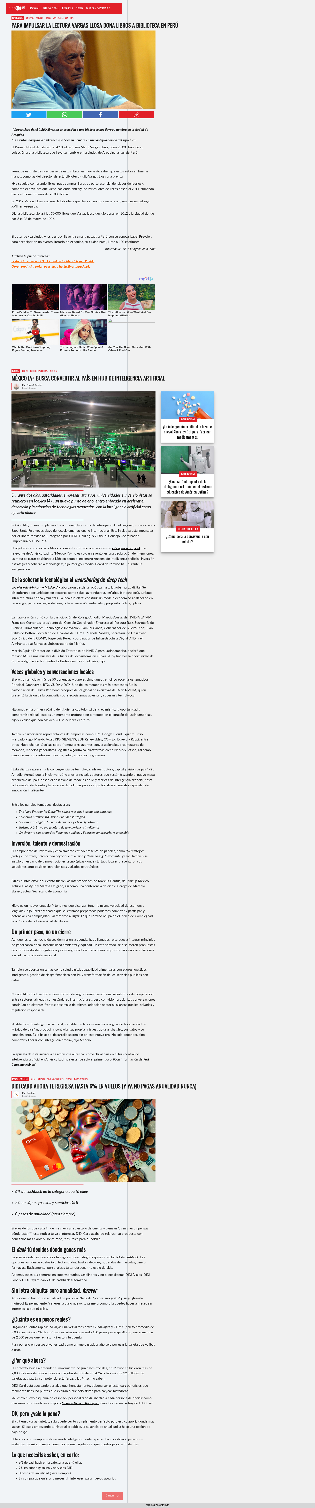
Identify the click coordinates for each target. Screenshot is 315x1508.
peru (72, 18)
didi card (41, 1079)
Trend (79, 8)
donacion (39, 18)
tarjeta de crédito (81, 1079)
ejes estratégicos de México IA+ (38, 587)
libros (48, 18)
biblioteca (30, 18)
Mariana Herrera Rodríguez (80, 1403)
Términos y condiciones (157, 1505)
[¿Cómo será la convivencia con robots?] (187, 514)
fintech (69, 1079)
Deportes (67, 8)
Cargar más (113, 1495)
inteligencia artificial (39, 371)
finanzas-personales (55, 1079)
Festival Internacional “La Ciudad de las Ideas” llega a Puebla (52, 261)
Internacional (51, 8)
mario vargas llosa (60, 18)
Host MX (25, 371)
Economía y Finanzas (20, 1079)
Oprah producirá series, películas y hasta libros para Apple (50, 266)
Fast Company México (98, 8)
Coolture (34, 15)
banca (33, 1079)
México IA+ (54, 371)
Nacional (35, 8)
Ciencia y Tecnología (188, 528)
